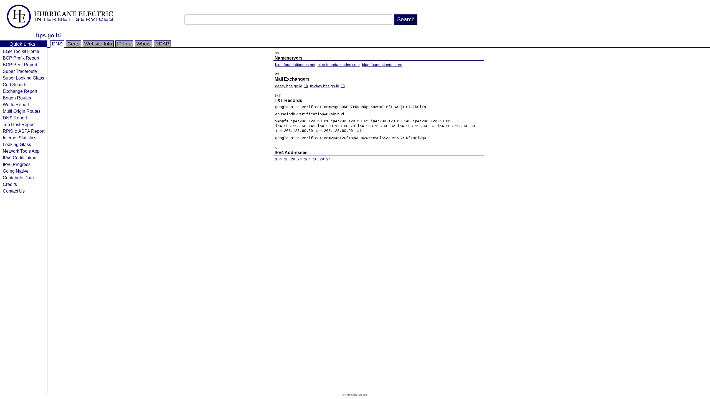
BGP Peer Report (20, 64)
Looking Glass (17, 144)
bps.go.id (48, 35)
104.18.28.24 (288, 159)
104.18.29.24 (317, 159)
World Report (16, 104)
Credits (10, 184)
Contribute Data (18, 177)
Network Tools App (21, 151)
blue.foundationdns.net (295, 64)
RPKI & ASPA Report (23, 131)
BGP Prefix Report (21, 57)
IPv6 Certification (19, 157)
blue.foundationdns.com (339, 64)
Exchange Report (20, 91)
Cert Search (14, 84)
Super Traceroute (20, 71)
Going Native (16, 170)
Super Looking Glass (23, 77)
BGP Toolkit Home (21, 51)
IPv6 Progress (17, 164)
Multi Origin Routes (21, 111)
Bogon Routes (17, 97)
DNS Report (15, 117)
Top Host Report (19, 124)
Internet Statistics (19, 137)
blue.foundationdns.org (382, 64)
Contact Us (14, 190)
